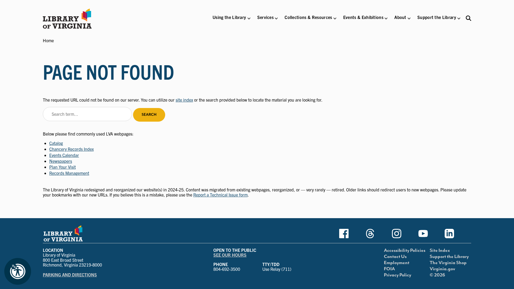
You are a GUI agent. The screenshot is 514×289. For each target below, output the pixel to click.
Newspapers (60, 161)
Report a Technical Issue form (220, 194)
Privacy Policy (397, 275)
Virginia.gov (442, 269)
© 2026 (437, 275)
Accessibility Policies (404, 250)
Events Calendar (64, 155)
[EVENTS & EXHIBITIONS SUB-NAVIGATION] (386, 18)
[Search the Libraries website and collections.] (468, 18)
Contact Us (395, 256)
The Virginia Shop (448, 262)
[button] (229, 20)
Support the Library (449, 256)
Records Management (69, 173)
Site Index (440, 250)
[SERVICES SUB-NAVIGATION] (276, 18)
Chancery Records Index (71, 149)
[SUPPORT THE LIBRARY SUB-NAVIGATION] (459, 18)
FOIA (389, 269)
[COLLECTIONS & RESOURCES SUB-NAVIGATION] (335, 18)
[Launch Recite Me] (17, 271)
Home (48, 40)
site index (184, 99)
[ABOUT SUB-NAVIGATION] (409, 18)
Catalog (56, 143)
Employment (396, 262)
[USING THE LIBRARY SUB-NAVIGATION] (248, 18)
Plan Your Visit (62, 166)
